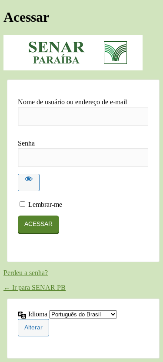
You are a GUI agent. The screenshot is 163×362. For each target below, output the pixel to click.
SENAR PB (73, 52)
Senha (26, 143)
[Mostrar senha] (29, 182)
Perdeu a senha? (25, 272)
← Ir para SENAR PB (34, 287)
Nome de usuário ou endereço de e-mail (72, 102)
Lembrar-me (45, 204)
